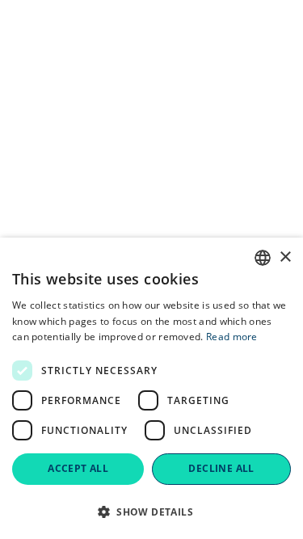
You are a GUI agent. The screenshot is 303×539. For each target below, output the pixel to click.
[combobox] (263, 258)
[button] (151, 511)
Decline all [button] (221, 468)
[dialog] (151, 388)
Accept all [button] (78, 468)
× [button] (285, 257)
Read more (232, 336)
